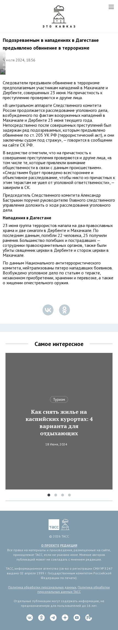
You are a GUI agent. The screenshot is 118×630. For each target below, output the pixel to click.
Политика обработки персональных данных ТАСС (73, 589)
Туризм (59, 399)
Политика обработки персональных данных (42, 587)
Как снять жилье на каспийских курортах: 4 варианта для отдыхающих (59, 422)
